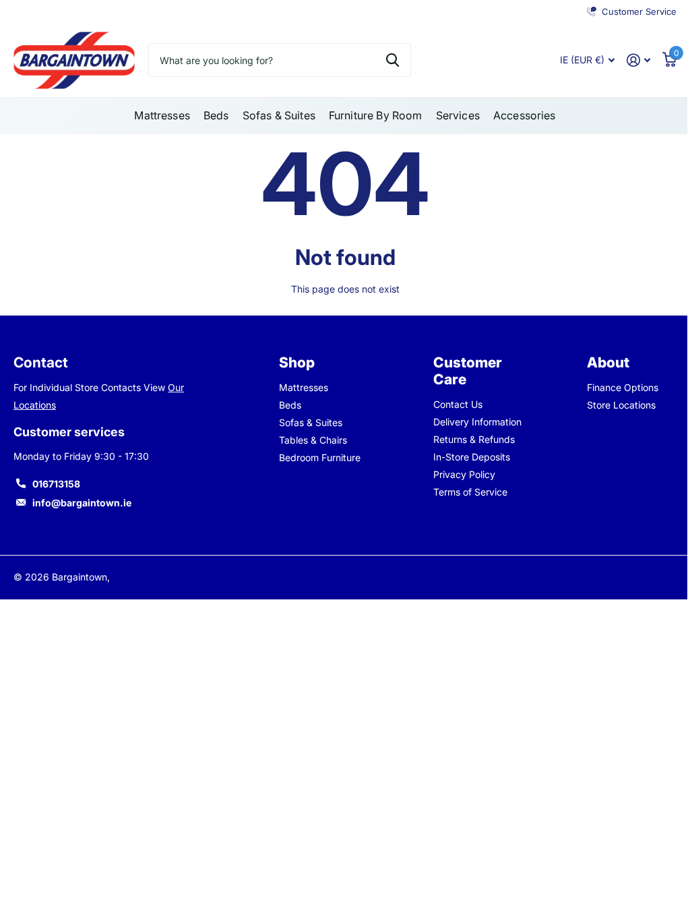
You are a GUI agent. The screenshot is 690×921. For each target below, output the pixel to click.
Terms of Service (470, 492)
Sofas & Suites (310, 422)
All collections (162, 115)
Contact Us (457, 404)
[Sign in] (638, 60)
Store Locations (621, 405)
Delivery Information (477, 421)
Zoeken (392, 60)
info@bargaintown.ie (81, 502)
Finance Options (622, 387)
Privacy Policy (464, 474)
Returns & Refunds (474, 439)
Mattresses (303, 387)
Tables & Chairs (313, 440)
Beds (290, 405)
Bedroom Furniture (319, 457)
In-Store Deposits (471, 457)
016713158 (56, 483)
